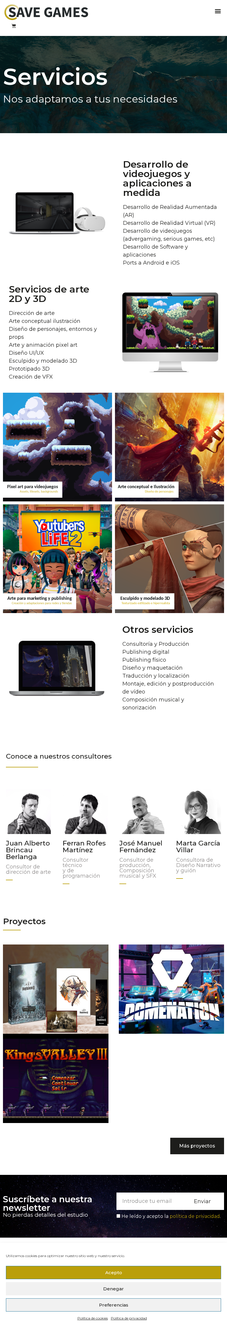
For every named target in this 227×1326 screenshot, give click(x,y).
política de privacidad (195, 1216)
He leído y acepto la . (171, 1216)
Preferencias (113, 1305)
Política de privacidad (129, 1318)
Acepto (113, 1272)
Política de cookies (92, 1318)
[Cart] (13, 26)
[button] (218, 11)
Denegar (113, 1289)
